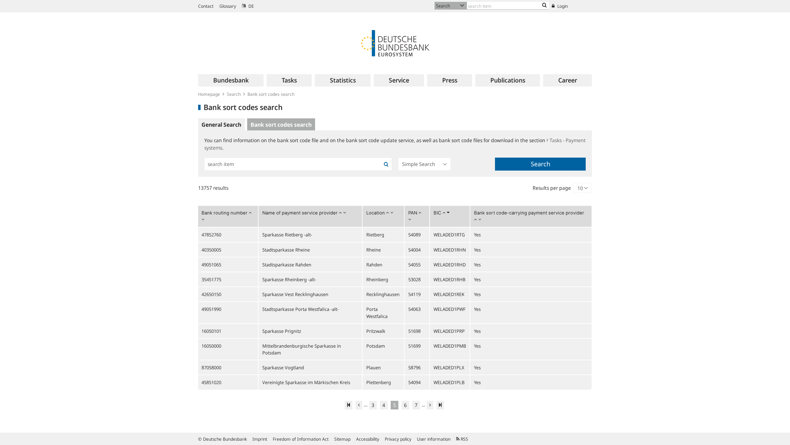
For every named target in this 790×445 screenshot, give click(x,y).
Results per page (552, 187)
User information (434, 439)
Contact (206, 6)
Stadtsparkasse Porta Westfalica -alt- (300, 309)
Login (562, 6)
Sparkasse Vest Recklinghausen (295, 294)
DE (250, 6)
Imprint (259, 439)
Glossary (227, 6)
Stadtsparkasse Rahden (286, 264)
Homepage (209, 94)
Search (234, 94)
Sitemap (342, 439)
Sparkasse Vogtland (283, 367)
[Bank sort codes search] (544, 5)
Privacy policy (398, 439)
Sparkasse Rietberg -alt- (287, 234)
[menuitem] (231, 80)
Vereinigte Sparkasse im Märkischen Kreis (306, 382)
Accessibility (367, 439)
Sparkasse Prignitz (281, 331)
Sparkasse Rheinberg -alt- (289, 279)
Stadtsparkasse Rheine (286, 250)
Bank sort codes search (270, 94)
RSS (463, 439)
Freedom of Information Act (301, 439)
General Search (221, 124)
